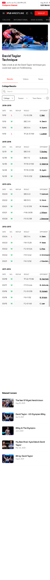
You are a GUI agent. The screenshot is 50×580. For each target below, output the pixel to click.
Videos (25, 79)
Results (10, 79)
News (40, 79)
